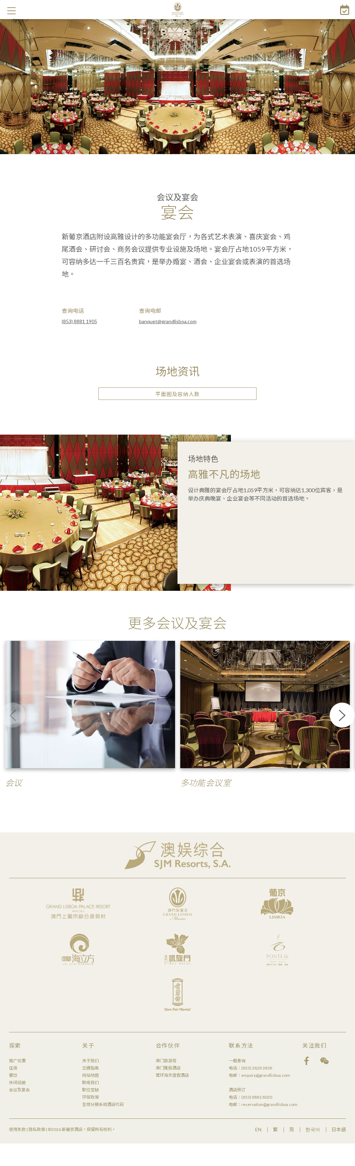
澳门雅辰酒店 (168, 1068)
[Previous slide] (12, 715)
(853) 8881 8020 (256, 1097)
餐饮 (13, 1075)
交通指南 (90, 1068)
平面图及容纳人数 (177, 394)
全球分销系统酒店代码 (103, 1104)
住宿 (13, 1068)
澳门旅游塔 (166, 1060)
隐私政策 (36, 1129)
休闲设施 (17, 1082)
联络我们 (90, 1082)
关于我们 (90, 1060)
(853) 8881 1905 (79, 321)
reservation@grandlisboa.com (269, 1104)
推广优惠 (17, 1060)
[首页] (177, 9)
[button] (11, 10)
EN (258, 1129)
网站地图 (90, 1075)
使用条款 (17, 1129)
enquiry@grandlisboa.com (265, 1075)
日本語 (338, 1129)
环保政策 (90, 1097)
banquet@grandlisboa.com (168, 321)
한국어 (312, 1129)
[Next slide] (342, 715)
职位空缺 (90, 1089)
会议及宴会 (19, 1089)
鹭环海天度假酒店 (172, 1075)
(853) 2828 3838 (256, 1068)
